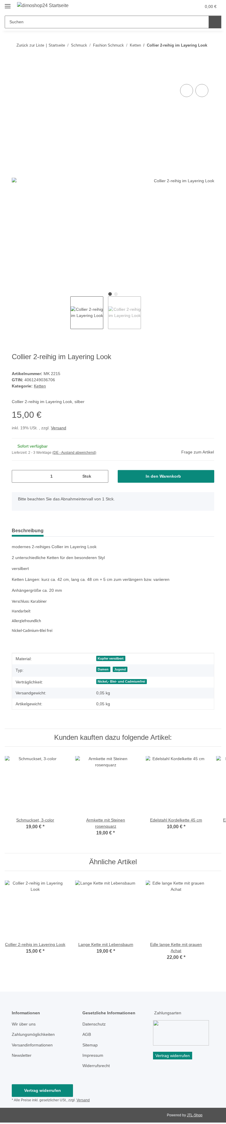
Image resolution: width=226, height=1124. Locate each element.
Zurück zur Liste (30, 45)
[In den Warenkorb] (16, 76)
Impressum (92, 1055)
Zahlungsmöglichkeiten (33, 1034)
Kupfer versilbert (111, 658)
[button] (173, 6)
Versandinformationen (32, 1045)
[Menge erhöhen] (101, 476)
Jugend (120, 669)
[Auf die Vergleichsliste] (186, 90)
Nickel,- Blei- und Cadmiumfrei (121, 681)
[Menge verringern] (18, 476)
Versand (58, 427)
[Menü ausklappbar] (8, 3)
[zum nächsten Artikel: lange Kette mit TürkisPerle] (208, 56)
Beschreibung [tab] (28, 530)
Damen (103, 669)
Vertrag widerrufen (42, 1090)
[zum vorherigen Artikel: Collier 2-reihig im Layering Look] (195, 56)
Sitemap (90, 1045)
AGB (86, 1034)
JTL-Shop (194, 1115)
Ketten (40, 386)
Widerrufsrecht (96, 1065)
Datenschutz (94, 1024)
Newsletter (21, 1055)
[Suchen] (215, 22)
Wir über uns (24, 1024)
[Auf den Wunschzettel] (201, 90)
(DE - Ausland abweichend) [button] (74, 453)
